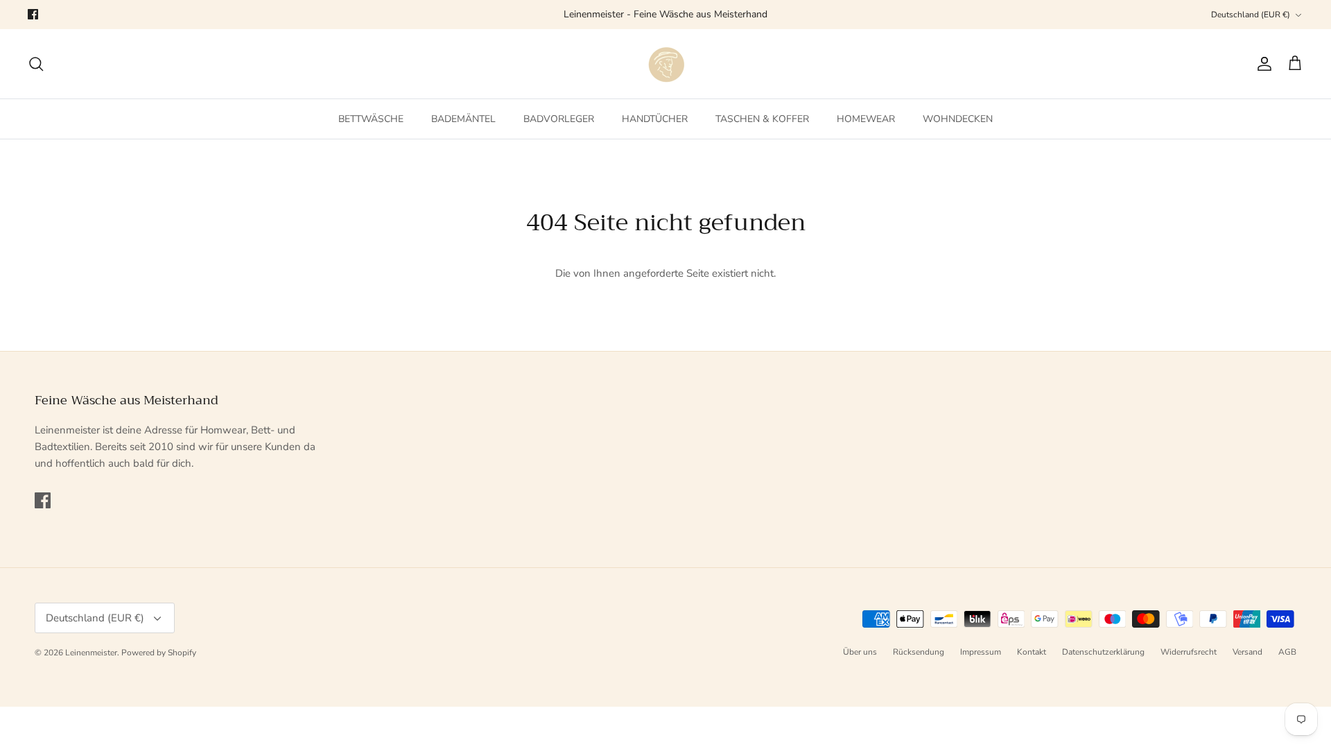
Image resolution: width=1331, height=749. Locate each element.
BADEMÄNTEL (463, 119)
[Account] (1262, 63)
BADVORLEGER (558, 119)
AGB (1287, 651)
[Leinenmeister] (665, 64)
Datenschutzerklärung (1103, 651)
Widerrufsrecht (1188, 651)
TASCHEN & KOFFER (762, 119)
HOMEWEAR (866, 119)
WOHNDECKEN (958, 119)
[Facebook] (33, 14)
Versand (1247, 651)
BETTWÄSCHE (370, 119)
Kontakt (1031, 651)
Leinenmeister (91, 652)
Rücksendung (918, 651)
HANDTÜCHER (655, 119)
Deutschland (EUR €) (1250, 14)
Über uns (860, 651)
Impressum (980, 651)
